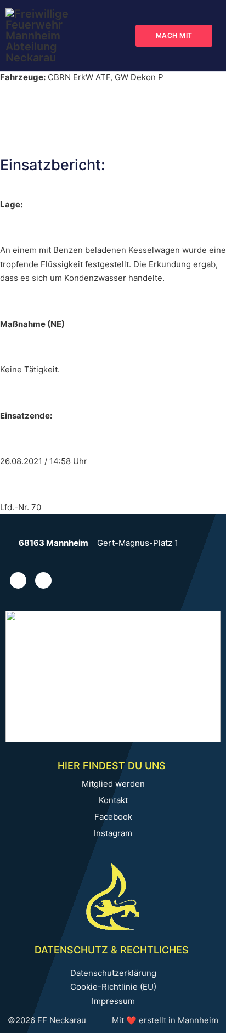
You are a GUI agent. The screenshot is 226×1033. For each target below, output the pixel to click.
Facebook (113, 817)
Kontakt (113, 800)
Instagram (113, 833)
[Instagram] (18, 580)
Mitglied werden (113, 784)
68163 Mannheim (53, 543)
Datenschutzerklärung (113, 973)
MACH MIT (174, 35)
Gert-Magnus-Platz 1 (137, 543)
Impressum (113, 1001)
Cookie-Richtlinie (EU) (113, 986)
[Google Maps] (12, 543)
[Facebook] (43, 580)
